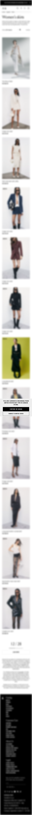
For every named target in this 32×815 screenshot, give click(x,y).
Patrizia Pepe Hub (11, 750)
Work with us (10, 752)
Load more (16, 652)
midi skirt (8, 664)
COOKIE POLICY (10, 762)
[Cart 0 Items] (29, 8)
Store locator (10, 737)
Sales (7, 716)
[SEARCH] (17, 8)
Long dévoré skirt (8, 381)
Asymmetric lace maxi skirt (11, 581)
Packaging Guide (11, 754)
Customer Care (10, 731)
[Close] (30, 3)
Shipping (8, 723)
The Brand (9, 744)
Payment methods (11, 727)
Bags (7, 704)
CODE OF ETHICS (10, 769)
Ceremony (9, 710)
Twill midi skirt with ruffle (10, 181)
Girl (7, 714)
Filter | (7, 30)
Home (3, 12)
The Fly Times (10, 746)
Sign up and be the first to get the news (16, 2)
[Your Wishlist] (25, 8)
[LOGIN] (21, 8)
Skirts (13, 12)
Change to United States (16, 413)
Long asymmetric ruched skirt (12, 531)
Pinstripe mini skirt (8, 431)
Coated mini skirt (7, 631)
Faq (7, 729)
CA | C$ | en (10, 787)
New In (8, 700)
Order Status (10, 735)
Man (7, 712)
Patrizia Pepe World (12, 748)
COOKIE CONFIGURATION (12, 771)
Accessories (10, 708)
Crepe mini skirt (7, 131)
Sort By (28, 30)
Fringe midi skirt (7, 481)
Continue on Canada (16, 409)
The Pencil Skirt (7, 81)
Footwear (9, 706)
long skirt (21, 672)
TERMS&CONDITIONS (11, 766)
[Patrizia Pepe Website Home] (5, 8)
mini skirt (24, 664)
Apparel (8, 12)
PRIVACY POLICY (10, 765)
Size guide (9, 733)
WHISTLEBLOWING (11, 773)
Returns (8, 725)
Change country (11, 756)
